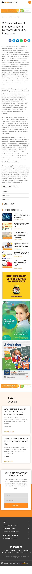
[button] (29, 2)
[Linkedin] (14, 547)
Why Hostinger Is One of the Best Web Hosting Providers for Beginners (22, 215)
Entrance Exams (9, 528)
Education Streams (10, 525)
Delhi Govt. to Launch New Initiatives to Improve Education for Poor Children (22, 244)
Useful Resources (10, 538)
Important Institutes (11, 532)
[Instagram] (17, 547)
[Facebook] (11, 547)
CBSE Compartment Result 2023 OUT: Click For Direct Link (21, 225)
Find (4, 522)
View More (7, 427)
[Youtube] (21, 547)
